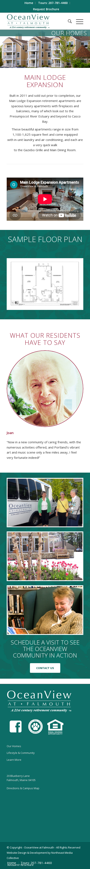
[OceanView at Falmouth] (37, 21)
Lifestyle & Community (21, 753)
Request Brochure (46, 9)
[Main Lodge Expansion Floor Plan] (45, 284)
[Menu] (77, 21)
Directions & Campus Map (23, 788)
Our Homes (14, 746)
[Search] (68, 21)
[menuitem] (28, 3)
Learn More (14, 760)
